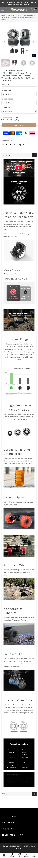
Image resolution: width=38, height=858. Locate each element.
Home (3, 15)
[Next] (34, 41)
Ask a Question (6, 140)
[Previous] (4, 41)
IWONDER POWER (21, 846)
